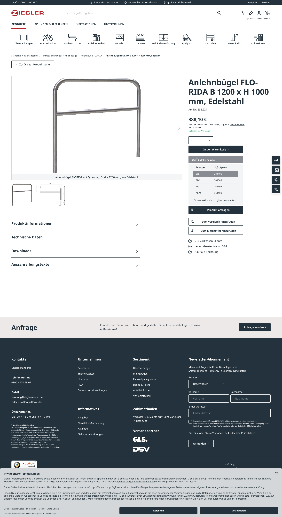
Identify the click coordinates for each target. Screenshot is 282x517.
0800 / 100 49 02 (21, 382)
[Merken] (251, 13)
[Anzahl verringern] (191, 140)
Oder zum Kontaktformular (26, 402)
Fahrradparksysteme (144, 379)
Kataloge (83, 428)
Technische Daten (27, 237)
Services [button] (266, 2)
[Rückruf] (276, 189)
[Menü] (35, 462)
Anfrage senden (254, 327)
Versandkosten (237, 124)
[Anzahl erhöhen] (209, 140)
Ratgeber (83, 417)
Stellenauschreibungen (90, 434)
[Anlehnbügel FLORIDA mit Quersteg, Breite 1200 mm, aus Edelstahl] (96, 125)
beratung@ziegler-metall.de (27, 397)
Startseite (16, 55)
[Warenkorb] (267, 13)
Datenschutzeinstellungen (92, 390)
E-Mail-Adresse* (197, 406)
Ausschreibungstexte (30, 264)
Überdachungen (142, 368)
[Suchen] (219, 13)
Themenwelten (86, 373)
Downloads (21, 250)
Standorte (25, 367)
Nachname (236, 391)
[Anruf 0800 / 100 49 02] (276, 179)
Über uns (83, 379)
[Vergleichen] (243, 13)
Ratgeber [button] (253, 2)
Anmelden (200, 443)
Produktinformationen (31, 223)
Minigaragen (140, 373)
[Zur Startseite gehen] (27, 13)
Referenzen (84, 368)
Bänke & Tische (141, 384)
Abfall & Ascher (141, 390)
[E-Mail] (276, 170)
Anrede (192, 377)
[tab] (23, 39)
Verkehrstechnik (142, 395)
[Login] (259, 13)
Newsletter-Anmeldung (91, 423)
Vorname (193, 391)
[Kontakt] (276, 160)
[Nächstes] (179, 128)
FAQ (80, 384)
